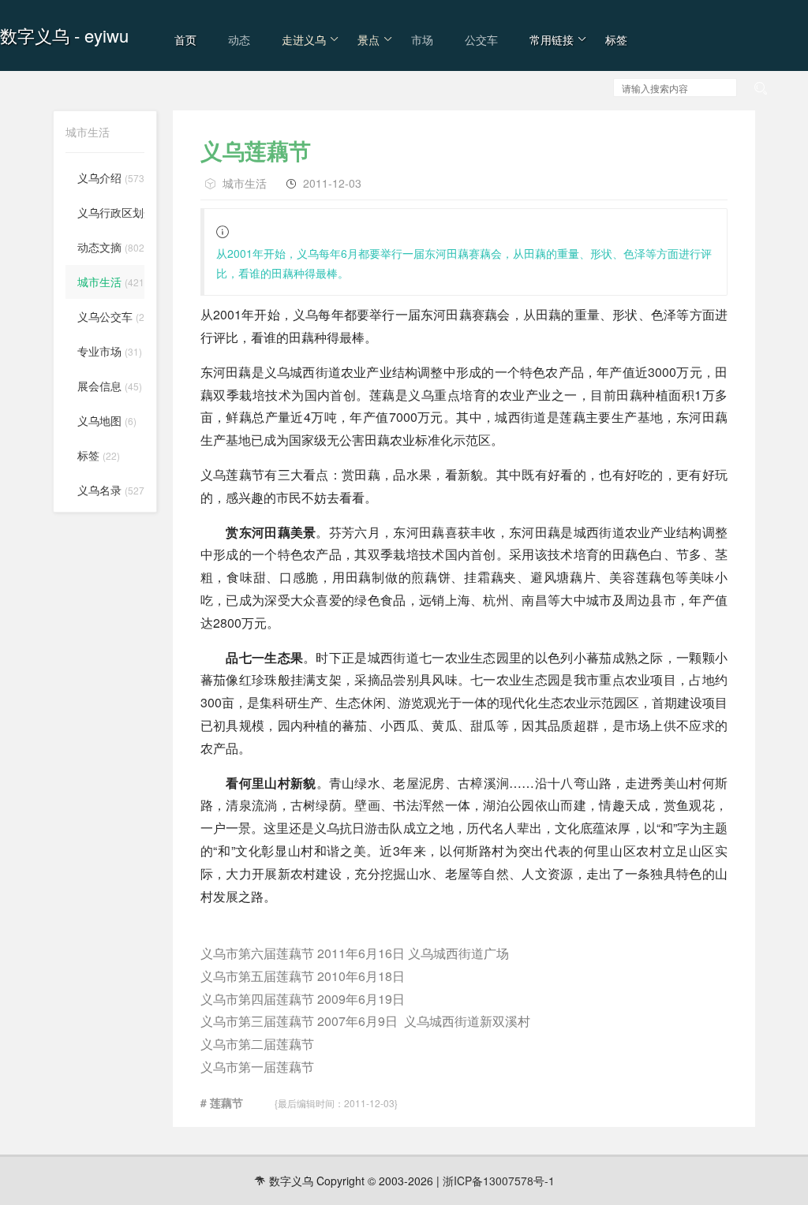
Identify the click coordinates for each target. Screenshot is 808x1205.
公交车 (481, 39)
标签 (616, 39)
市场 (422, 39)
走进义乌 (304, 39)
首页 (185, 39)
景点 (368, 39)
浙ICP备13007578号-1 (499, 1180)
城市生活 (245, 183)
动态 (239, 39)
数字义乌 (34, 35)
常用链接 (551, 39)
